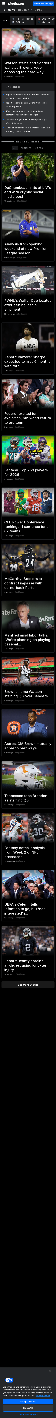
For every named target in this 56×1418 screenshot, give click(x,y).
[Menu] (4, 3)
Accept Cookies (28, 1401)
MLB (40, 10)
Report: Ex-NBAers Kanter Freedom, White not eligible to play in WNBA (28, 96)
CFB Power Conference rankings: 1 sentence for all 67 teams (27, 526)
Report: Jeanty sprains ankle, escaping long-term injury (27, 965)
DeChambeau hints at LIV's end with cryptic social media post (27, 192)
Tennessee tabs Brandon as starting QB (25, 798)
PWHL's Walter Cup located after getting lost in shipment (28, 305)
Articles (26, 148)
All (15, 148)
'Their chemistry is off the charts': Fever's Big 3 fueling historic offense (28, 129)
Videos (39, 148)
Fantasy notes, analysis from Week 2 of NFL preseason (24, 852)
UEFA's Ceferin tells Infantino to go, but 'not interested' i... (24, 908)
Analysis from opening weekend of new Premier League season (25, 248)
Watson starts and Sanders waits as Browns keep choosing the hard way (27, 67)
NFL (20, 10)
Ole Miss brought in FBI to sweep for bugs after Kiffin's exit (26, 121)
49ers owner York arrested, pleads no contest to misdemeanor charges (24, 113)
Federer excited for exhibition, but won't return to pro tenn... (27, 418)
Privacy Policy (43, 1395)
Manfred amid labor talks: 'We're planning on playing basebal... (27, 639)
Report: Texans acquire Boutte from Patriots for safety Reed (27, 105)
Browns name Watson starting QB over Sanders (26, 693)
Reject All (28, 1408)
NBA (27, 10)
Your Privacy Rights (28, 1414)
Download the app (43, 3)
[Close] (50, 1371)
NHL (33, 10)
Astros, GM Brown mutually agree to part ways (27, 746)
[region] (28, 1392)
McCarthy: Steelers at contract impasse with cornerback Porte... (23, 583)
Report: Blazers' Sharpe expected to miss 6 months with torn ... (27, 361)
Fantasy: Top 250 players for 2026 (26, 472)
